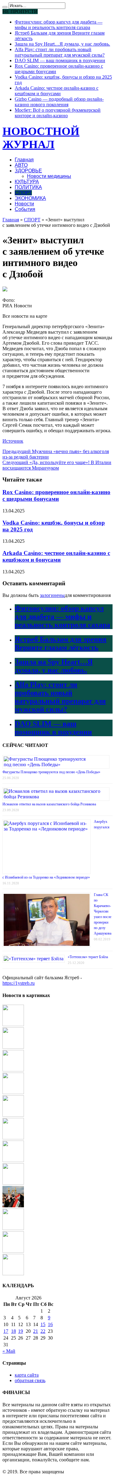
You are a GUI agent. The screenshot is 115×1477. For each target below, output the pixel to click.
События (25, 209)
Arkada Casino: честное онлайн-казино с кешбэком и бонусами (56, 90)
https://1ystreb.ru (18, 983)
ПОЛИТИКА (28, 187)
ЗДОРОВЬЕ (28, 170)
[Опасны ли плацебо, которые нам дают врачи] (13, 1251)
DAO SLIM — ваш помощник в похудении (60, 60)
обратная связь (30, 1380)
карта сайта (27, 1375)
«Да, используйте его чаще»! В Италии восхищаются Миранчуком (56, 465)
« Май (8, 1351)
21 (35, 1331)
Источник (12, 441)
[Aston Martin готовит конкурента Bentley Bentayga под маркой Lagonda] (13, 1092)
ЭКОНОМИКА (30, 198)
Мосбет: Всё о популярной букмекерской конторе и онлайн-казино (58, 112)
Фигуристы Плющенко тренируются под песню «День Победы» (51, 772)
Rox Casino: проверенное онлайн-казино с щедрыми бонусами (56, 495)
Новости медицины (49, 176)
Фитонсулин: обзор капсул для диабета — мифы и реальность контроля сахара (58, 24)
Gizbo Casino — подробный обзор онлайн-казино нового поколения (59, 101)
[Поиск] (4, 7)
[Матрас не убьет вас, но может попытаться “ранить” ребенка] (13, 1273)
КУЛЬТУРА (27, 181)
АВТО (21, 165)
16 (50, 1324)
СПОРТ (23, 192)
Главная (24, 159)
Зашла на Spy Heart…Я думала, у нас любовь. (62, 44)
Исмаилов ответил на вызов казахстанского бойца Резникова (49, 804)
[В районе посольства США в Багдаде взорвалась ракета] (13, 1205)
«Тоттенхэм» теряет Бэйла (88, 957)
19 (20, 1331)
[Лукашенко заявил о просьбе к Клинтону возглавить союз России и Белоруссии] (13, 1160)
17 (5, 1331)
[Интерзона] (13, 1024)
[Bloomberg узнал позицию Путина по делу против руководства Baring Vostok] (13, 1069)
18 (13, 1331)
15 (42, 1324)
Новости (24, 203)
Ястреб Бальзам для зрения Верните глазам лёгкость (60, 643)
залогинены (52, 595)
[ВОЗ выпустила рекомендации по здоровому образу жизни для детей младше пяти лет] (13, 1228)
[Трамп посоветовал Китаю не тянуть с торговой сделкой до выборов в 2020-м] (13, 1183)
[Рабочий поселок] (13, 1115)
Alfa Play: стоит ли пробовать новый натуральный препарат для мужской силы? (60, 52)
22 (42, 1331)
